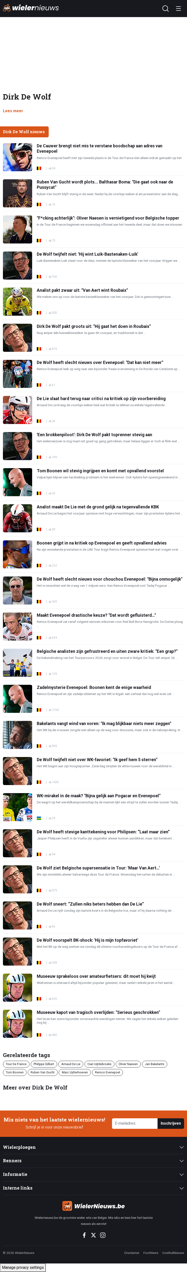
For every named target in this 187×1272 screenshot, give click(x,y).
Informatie (15, 1174)
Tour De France (16, 1064)
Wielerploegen (19, 1147)
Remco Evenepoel (107, 1072)
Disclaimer (132, 1253)
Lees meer (13, 111)
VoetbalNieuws (173, 1253)
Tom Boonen (15, 1072)
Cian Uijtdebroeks (99, 1064)
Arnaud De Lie (70, 1064)
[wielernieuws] (93, 1206)
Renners (12, 1160)
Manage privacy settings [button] (23, 1267)
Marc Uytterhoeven (75, 1072)
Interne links (17, 1188)
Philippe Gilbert (44, 1064)
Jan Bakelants (154, 1064)
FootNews (150, 1253)
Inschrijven (171, 1123)
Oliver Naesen (128, 1064)
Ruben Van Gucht (43, 1072)
